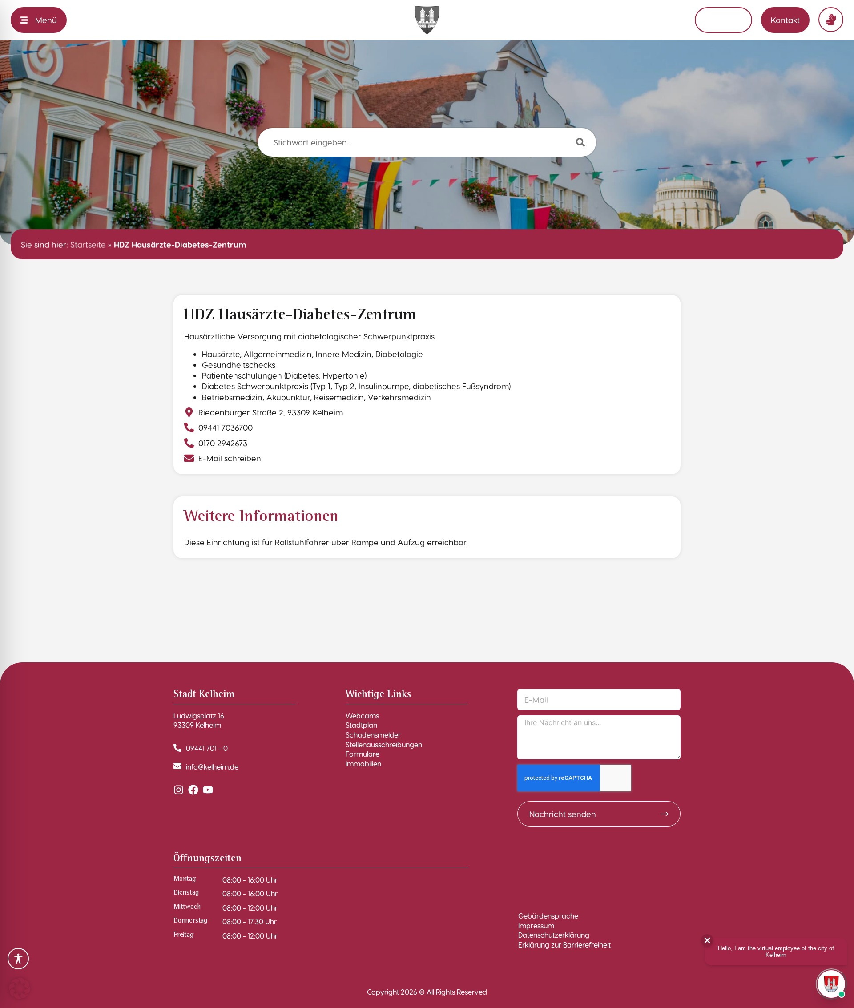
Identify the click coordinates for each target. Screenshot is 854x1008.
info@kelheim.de (212, 766)
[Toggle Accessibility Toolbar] (18, 958)
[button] (19, 988)
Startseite (88, 244)
